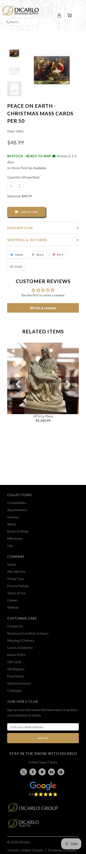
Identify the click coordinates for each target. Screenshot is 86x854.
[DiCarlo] (20, 10)
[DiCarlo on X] (24, 771)
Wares (11, 524)
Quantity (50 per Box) (23, 177)
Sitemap (13, 607)
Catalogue (14, 690)
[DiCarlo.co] (35, 809)
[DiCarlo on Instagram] (61, 772)
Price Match (15, 676)
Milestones (14, 538)
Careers (12, 600)
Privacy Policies (18, 586)
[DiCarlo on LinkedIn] (52, 772)
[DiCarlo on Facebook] (33, 772)
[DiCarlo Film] (26, 825)
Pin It (60, 254)
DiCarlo (24, 842)
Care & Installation (20, 648)
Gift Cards (14, 662)
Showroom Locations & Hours (27, 633)
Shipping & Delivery (20, 640)
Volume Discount (19, 683)
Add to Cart (28, 212)
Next (68, 384)
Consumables (16, 503)
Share (40, 254)
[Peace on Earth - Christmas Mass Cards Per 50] (52, 69)
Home (11, 564)
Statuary (13, 517)
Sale (10, 546)
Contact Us (15, 626)
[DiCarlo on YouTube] (42, 772)
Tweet (19, 254)
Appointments (17, 510)
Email (18, 266)
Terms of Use (16, 593)
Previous (18, 384)
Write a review (43, 307)
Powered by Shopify (62, 850)
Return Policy (16, 655)
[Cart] (70, 15)
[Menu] (79, 15)
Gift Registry (16, 669)
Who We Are (16, 572)
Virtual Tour (15, 579)
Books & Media (17, 531)
